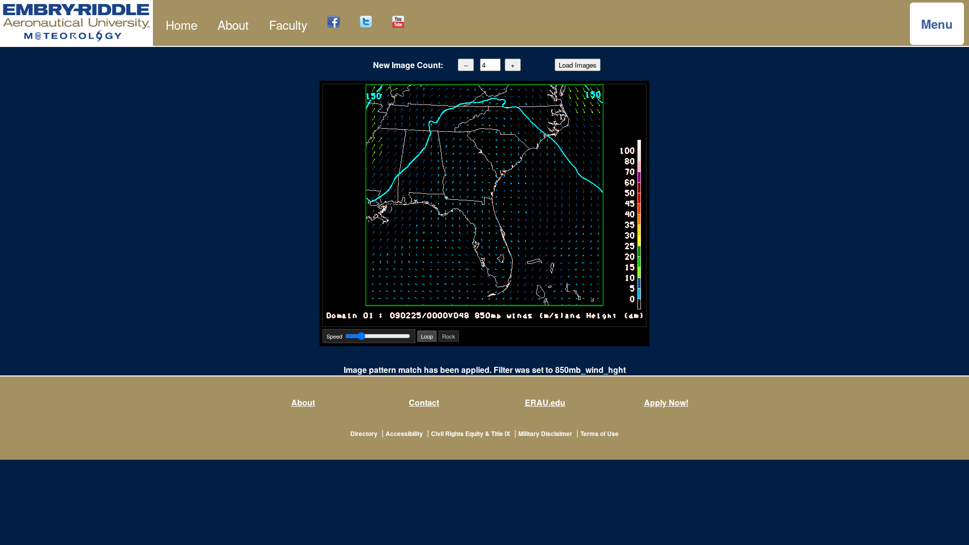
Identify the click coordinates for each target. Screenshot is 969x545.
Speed (334, 336)
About (233, 24)
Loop (427, 336)
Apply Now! (666, 402)
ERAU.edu (545, 402)
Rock (448, 336)
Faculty (288, 24)
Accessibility (404, 433)
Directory (364, 433)
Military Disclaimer (545, 433)
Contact (424, 402)
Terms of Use (599, 433)
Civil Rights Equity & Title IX (470, 433)
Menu (937, 23)
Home (181, 24)
